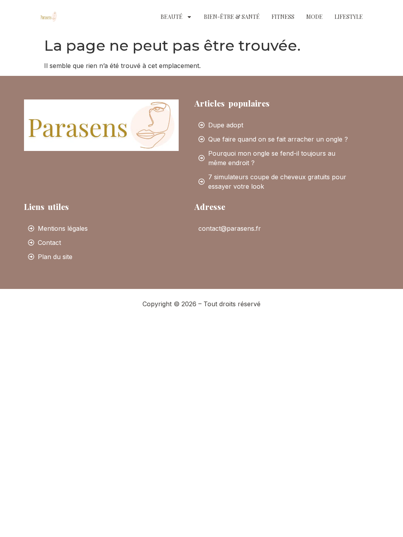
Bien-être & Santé (232, 16)
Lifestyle (349, 16)
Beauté (172, 16)
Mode (314, 16)
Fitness (283, 16)
